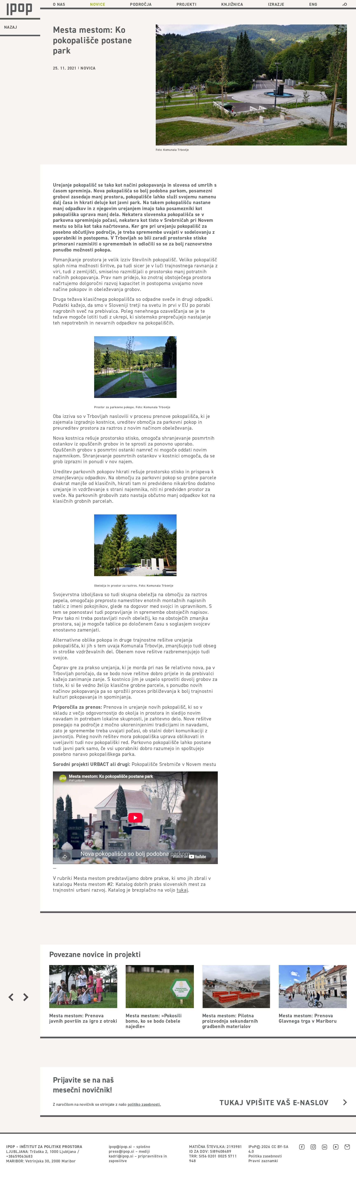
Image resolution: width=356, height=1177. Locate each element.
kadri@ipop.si (121, 1156)
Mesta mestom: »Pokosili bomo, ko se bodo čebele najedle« (154, 1021)
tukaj (182, 890)
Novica (88, 68)
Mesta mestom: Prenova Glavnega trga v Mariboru (308, 1018)
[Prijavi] (345, 1102)
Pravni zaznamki (263, 1160)
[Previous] (11, 997)
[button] (344, 4)
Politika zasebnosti (265, 1156)
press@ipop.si (121, 1151)
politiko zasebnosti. (144, 1104)
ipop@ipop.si (120, 1146)
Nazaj (10, 27)
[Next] (25, 997)
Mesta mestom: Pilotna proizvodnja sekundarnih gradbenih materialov (230, 1021)
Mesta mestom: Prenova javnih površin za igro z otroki (83, 1018)
